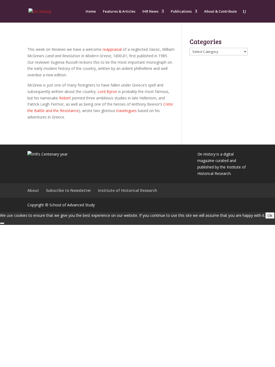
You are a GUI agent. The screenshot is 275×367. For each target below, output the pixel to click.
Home (91, 11)
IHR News (150, 11)
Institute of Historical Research (127, 190)
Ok (269, 215)
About (33, 190)
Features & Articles (119, 11)
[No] (2, 223)
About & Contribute (220, 11)
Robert (65, 97)
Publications (181, 11)
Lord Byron (107, 91)
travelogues (126, 110)
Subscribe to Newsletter (68, 190)
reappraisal (112, 49)
